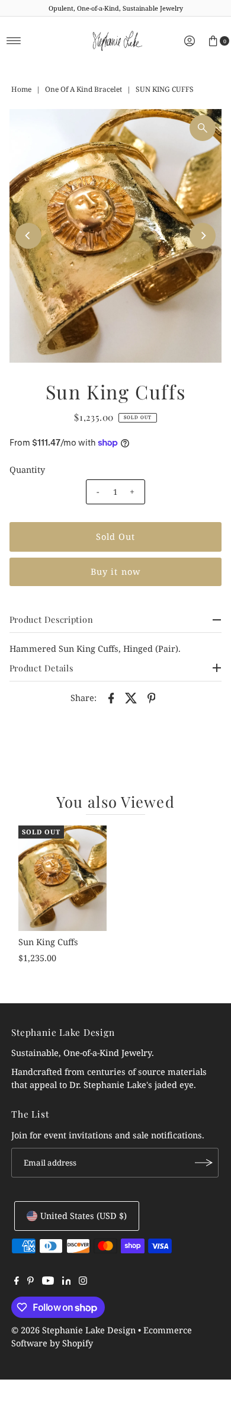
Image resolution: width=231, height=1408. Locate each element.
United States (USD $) (83, 1215)
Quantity (27, 469)
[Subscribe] (204, 1162)
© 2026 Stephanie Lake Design (73, 1330)
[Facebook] (16, 1282)
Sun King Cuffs (48, 942)
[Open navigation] (14, 41)
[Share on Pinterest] (151, 697)
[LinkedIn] (66, 1282)
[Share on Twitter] (131, 697)
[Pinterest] (30, 1282)
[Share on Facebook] (111, 697)
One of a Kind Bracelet (83, 89)
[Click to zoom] (203, 128)
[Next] (203, 236)
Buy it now (115, 571)
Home (21, 89)
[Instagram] (83, 1282)
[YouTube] (48, 1282)
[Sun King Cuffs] (62, 878)
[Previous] (28, 236)
